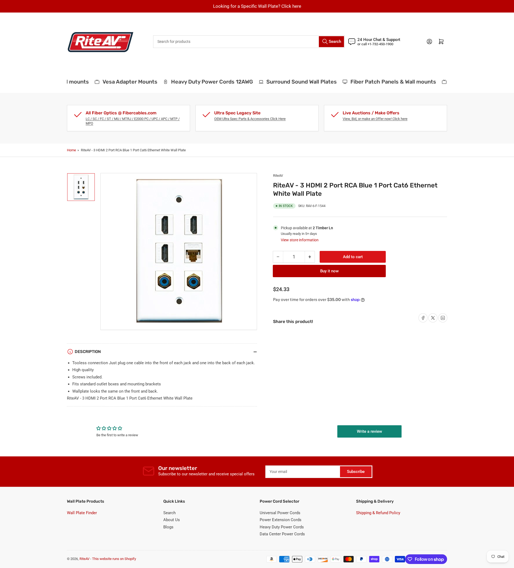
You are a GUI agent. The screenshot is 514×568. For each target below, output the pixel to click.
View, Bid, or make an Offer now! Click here (375, 119)
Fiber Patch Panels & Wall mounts (388, 81)
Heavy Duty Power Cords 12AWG (207, 81)
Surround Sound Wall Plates (296, 81)
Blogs (168, 527)
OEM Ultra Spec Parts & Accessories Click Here (250, 119)
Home (71, 150)
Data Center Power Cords (282, 534)
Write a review (369, 431)
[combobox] (249, 41)
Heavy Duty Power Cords (282, 527)
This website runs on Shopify (114, 559)
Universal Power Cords (280, 512)
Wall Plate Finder (82, 512)
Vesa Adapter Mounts (124, 81)
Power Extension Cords (280, 519)
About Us (171, 519)
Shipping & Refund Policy (378, 512)
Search (169, 512)
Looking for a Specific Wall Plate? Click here (257, 6)
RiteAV (278, 176)
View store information (300, 240)
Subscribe (356, 471)
